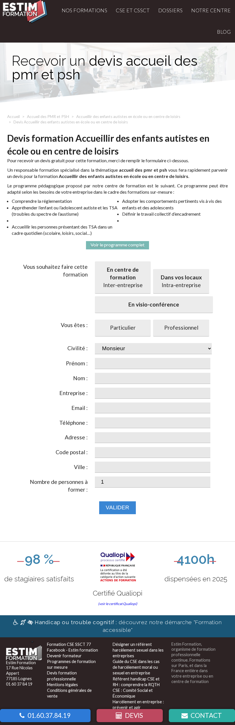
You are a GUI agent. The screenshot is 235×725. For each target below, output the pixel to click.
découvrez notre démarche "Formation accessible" (128, 626)
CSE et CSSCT (133, 10)
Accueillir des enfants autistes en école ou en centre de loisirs (128, 116)
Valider (117, 507)
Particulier (123, 327)
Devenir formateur (64, 655)
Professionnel (181, 327)
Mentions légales (62, 684)
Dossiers (170, 10)
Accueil (13, 116)
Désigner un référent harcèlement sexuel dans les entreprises (138, 650)
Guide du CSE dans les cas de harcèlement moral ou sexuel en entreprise (136, 667)
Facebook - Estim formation (72, 650)
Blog (224, 32)
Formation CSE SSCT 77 (69, 644)
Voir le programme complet (117, 244)
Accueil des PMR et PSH (48, 116)
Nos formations (84, 10)
